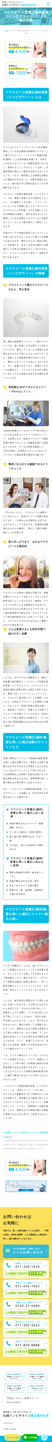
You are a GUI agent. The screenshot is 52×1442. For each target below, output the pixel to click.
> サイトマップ (7, 1423)
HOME (6, 30)
